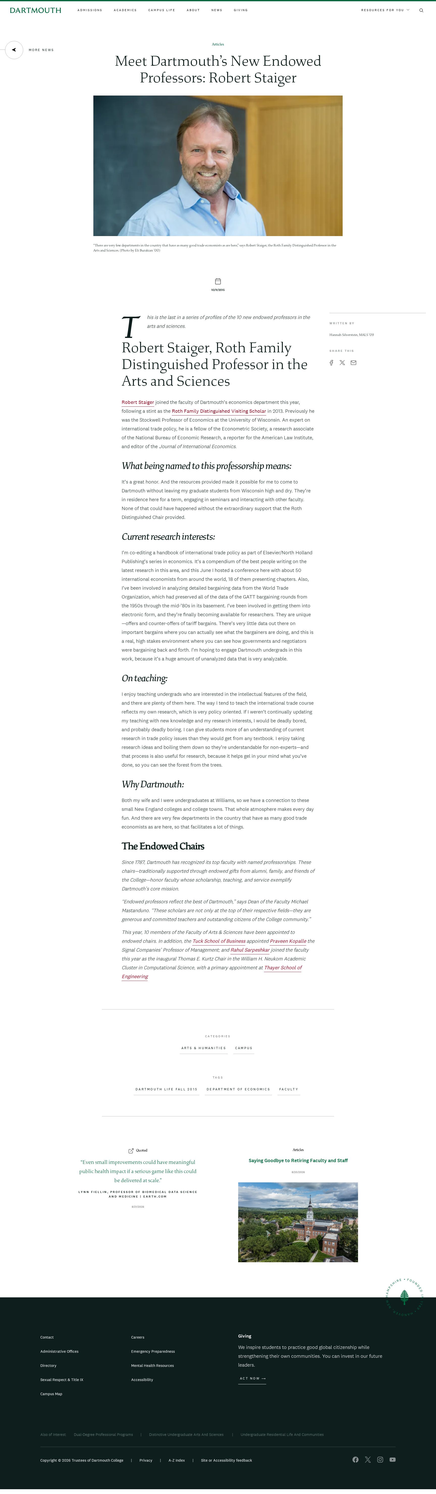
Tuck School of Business (218, 941)
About (193, 10)
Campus (244, 1048)
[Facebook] (355, 1461)
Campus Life (161, 10)
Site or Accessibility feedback (226, 1460)
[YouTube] (393, 1461)
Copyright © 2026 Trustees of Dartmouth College (81, 1460)
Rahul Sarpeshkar (249, 950)
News (217, 10)
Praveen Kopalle (288, 941)
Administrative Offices (59, 1351)
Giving (241, 10)
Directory (48, 1365)
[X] (368, 1461)
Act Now (250, 1378)
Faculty (288, 1089)
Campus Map (51, 1393)
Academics (125, 10)
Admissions (89, 10)
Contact (47, 1337)
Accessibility (142, 1379)
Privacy (146, 1460)
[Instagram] (380, 1461)
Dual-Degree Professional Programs (103, 1434)
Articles (218, 45)
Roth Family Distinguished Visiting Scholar (219, 411)
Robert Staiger (138, 402)
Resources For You (382, 10)
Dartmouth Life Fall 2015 (166, 1089)
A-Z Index (177, 1460)
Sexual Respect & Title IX (61, 1379)
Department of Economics (238, 1089)
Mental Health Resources (152, 1365)
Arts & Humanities (203, 1048)
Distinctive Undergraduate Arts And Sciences (187, 1434)
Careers (137, 1337)
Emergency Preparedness (153, 1351)
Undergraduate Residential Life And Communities (282, 1434)
